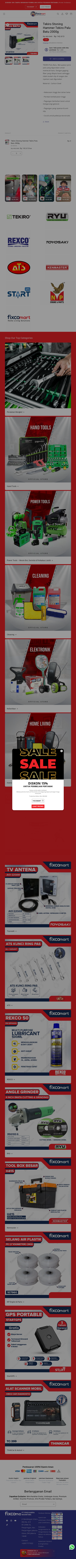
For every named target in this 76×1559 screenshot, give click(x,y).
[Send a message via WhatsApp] (72, 1547)
